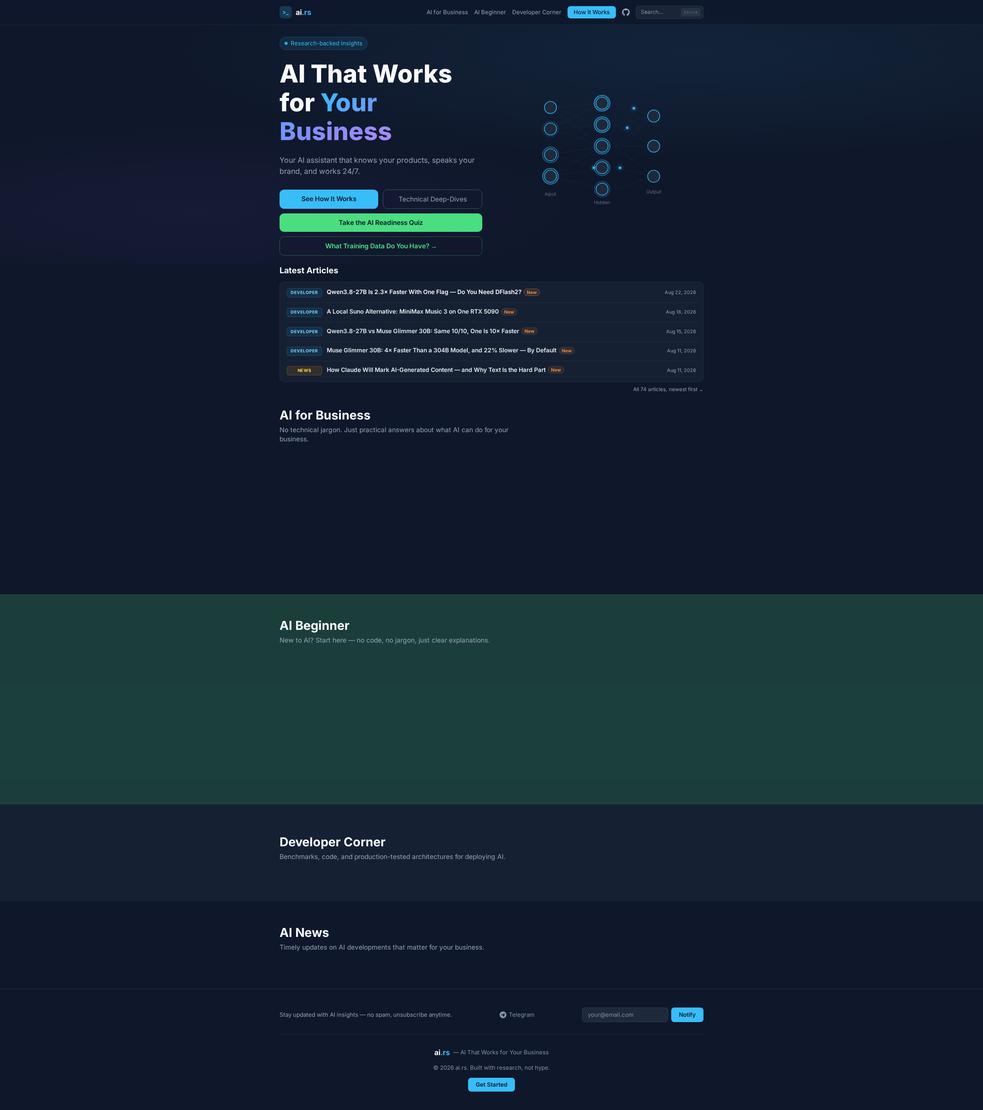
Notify (687, 1014)
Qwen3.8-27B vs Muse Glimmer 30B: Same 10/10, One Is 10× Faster (431, 331)
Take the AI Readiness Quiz (381, 222)
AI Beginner (490, 12)
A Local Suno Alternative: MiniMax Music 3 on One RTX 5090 (421, 311)
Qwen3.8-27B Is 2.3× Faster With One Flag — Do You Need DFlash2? (432, 292)
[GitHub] (626, 12)
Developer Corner (536, 12)
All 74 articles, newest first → (668, 389)
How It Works (592, 12)
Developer (304, 292)
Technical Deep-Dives (433, 199)
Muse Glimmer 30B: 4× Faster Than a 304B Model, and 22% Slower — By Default (449, 350)
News (304, 370)
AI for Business (447, 12)
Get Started (491, 1084)
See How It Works (328, 199)
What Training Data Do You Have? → (381, 246)
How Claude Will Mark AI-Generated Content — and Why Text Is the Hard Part (444, 369)
